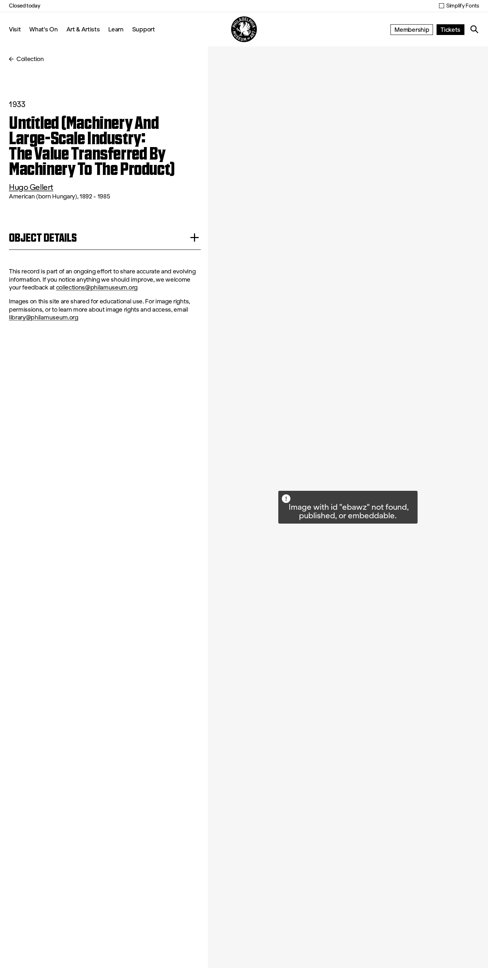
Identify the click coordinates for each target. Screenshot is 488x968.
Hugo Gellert (31, 187)
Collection (30, 59)
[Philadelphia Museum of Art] (244, 29)
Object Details (43, 237)
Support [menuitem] (143, 29)
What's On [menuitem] (43, 29)
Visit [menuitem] (15, 29)
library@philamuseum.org (43, 317)
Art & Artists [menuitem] (83, 29)
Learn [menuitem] (115, 29)
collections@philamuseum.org (97, 287)
